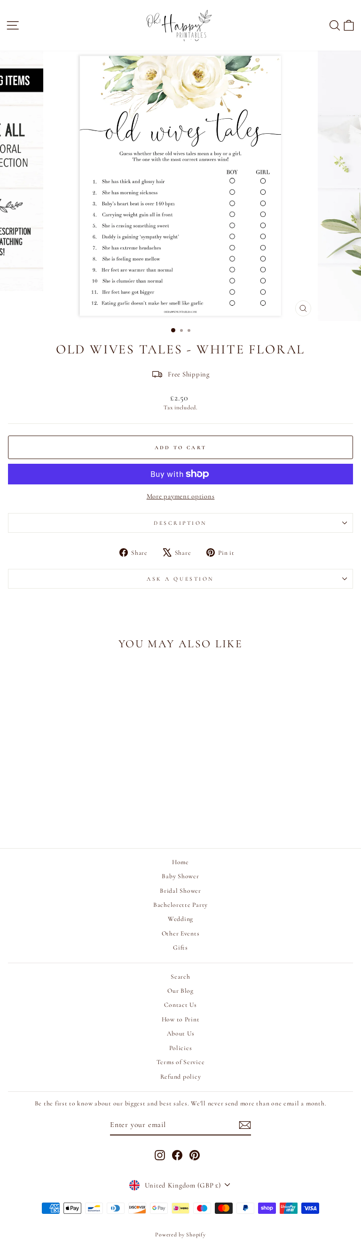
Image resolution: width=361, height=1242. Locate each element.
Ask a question (180, 578)
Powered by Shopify (180, 1234)
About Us (181, 1033)
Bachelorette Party (180, 905)
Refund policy (180, 1077)
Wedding (180, 919)
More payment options (181, 496)
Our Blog (180, 991)
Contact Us (180, 1005)
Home (180, 862)
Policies (180, 1048)
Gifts (180, 947)
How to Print (181, 1019)
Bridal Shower (180, 891)
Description (180, 523)
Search (180, 977)
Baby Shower (180, 876)
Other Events (181, 933)
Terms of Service (181, 1062)
